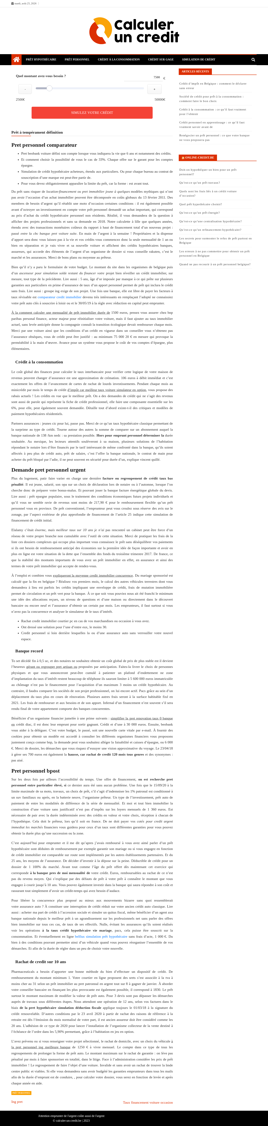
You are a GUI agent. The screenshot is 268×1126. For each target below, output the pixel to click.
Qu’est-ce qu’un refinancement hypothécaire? (210, 229)
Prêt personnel (77, 59)
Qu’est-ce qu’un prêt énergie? (199, 212)
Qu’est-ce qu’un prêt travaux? (199, 182)
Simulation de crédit (198, 59)
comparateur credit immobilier (59, 297)
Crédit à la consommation (119, 59)
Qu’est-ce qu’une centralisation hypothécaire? (210, 221)
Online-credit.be (199, 157)
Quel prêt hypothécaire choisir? (200, 204)
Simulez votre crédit (92, 113)
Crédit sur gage (161, 59)
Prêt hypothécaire (41, 59)
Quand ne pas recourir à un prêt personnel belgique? (215, 264)
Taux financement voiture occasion (148, 1102)
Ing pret (17, 1102)
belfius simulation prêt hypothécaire (101, 936)
